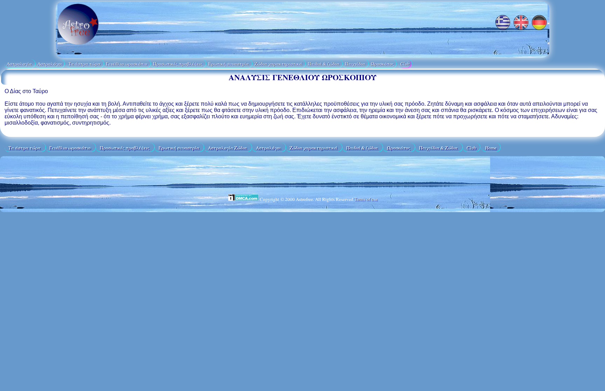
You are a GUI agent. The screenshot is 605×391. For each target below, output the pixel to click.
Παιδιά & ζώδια (324, 64)
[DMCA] (243, 199)
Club (405, 64)
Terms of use (366, 199)
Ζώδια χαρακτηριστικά (279, 64)
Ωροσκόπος (382, 64)
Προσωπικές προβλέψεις (178, 64)
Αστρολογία (20, 64)
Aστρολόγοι (49, 64)
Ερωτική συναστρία (229, 64)
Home (490, 147)
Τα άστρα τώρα (85, 64)
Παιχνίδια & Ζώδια (439, 147)
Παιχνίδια (355, 64)
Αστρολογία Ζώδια (228, 147)
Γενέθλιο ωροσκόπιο (127, 64)
